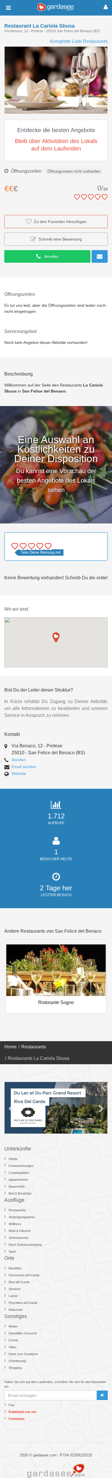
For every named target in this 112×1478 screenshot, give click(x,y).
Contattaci (16, 1418)
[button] (102, 51)
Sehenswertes (19, 1237)
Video (12, 1347)
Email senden (23, 766)
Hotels (13, 1159)
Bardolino (15, 1268)
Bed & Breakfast (20, 1193)
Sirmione (15, 1289)
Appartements (18, 1179)
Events (13, 1340)
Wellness (15, 1224)
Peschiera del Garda (23, 1302)
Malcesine (16, 1309)
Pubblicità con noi (22, 1412)
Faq (11, 1405)
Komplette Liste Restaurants (79, 41)
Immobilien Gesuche (23, 1333)
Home (10, 1046)
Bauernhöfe (17, 1186)
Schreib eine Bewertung (59, 239)
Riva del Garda (19, 1282)
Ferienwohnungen (21, 1165)
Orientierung (17, 1361)
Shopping (15, 1368)
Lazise (13, 1296)
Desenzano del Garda (24, 1275)
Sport (12, 1251)
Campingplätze (19, 1172)
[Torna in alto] (95, 1461)
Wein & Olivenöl (19, 1231)
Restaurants (33, 1046)
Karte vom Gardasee (23, 1354)
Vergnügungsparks (22, 1217)
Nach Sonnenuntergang (25, 1244)
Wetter (13, 1326)
